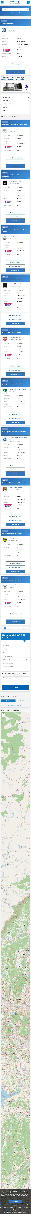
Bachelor (4, 21)
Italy (13, 391)
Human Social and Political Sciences (11, 332)
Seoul (8, 30)
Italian (18, 398)
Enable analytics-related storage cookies (16, 1212)
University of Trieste (14, 585)
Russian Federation (17, 441)
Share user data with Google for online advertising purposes (15, 1208)
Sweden (15, 131)
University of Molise (14, 538)
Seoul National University (13, 28)
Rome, (10, 391)
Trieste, (10, 587)
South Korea (13, 30)
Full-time (19, 38)
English (23, 41)
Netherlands (17, 183)
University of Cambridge (15, 337)
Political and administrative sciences (12, 580)
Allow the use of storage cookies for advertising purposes (16, 1204)
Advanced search (15, 13)
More (4, 110)
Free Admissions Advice (15, 68)
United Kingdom (16, 286)
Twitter (23, 700)
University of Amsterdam (15, 181)
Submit (15, 687)
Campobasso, (12, 540)
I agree (15, 1201)
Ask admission (15, 72)
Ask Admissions (15, 166)
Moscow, (11, 441)
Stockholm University (14, 129)
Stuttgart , (11, 238)
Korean (19, 41)
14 (26, 628)
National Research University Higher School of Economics (18, 438)
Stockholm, (11, 131)
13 (23, 628)
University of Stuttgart (14, 236)
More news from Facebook (15, 705)
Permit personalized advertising (16, 1210)
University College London (15, 283)
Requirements (6, 104)
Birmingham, (12, 489)
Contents (5, 101)
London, (11, 286)
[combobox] (15, 659)
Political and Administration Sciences (12, 533)
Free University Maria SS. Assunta (17, 389)
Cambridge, (11, 339)
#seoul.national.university (13, 79)
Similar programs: (10, 117)
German (19, 245)
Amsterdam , (12, 183)
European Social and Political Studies (12, 279)
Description (6, 97)
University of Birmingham (15, 487)
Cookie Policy (17, 1197)
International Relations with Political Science (14, 482)
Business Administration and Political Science (14, 124)
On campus (20, 36)
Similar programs (17, 64)
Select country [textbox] (7, 659)
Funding (4, 107)
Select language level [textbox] (8, 663)
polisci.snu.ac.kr (11, 32)
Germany (15, 238)
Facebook (8, 700)
